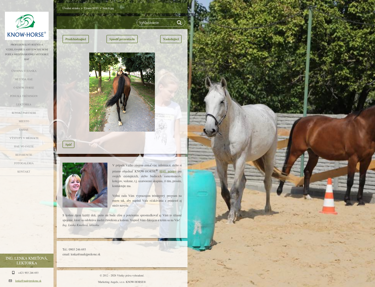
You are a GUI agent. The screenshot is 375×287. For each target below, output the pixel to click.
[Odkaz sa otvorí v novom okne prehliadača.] (122, 92)
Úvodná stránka (24, 71)
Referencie (23, 155)
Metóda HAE (24, 79)
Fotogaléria (24, 163)
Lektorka (23, 104)
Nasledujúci (171, 39)
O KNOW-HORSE (23, 87)
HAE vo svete (24, 146)
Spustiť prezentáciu (122, 39)
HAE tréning (168, 171)
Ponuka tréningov (24, 96)
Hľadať (179, 23)
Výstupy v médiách (24, 138)
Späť (68, 144)
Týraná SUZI (91, 8)
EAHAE (24, 129)
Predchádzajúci (75, 39)
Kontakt (23, 171)
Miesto (24, 121)
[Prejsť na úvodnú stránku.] (27, 21)
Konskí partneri (24, 113)
